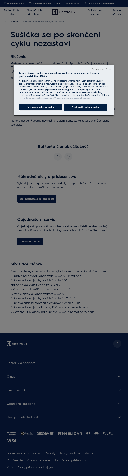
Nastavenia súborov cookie (40, 107)
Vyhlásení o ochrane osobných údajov (71, 98)
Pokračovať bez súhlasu (102, 69)
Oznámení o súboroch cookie (39, 98)
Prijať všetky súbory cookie (85, 107)
